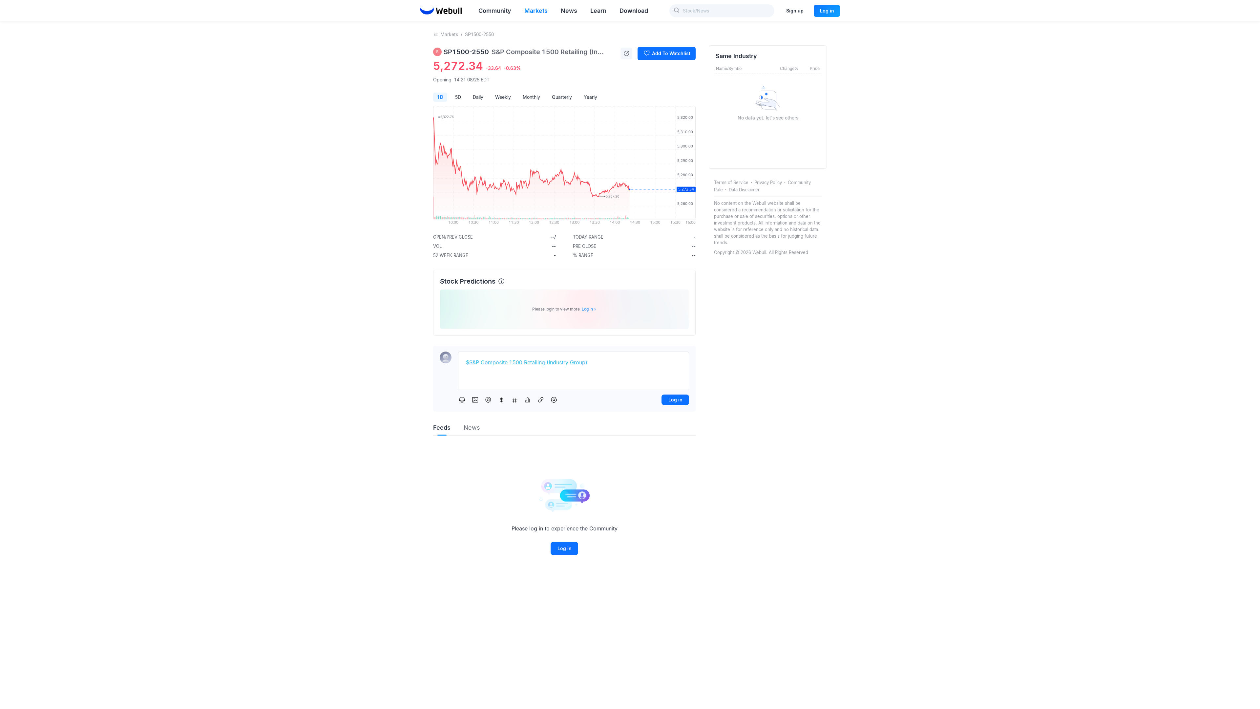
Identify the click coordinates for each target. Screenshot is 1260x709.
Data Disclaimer (744, 189)
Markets (449, 34)
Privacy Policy (768, 182)
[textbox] (573, 362)
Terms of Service (731, 182)
